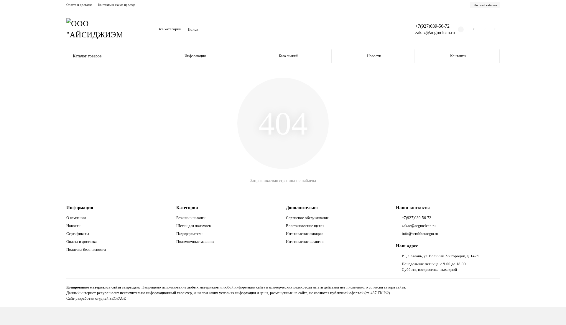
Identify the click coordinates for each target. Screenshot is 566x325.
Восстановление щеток (305, 225)
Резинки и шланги (190, 217)
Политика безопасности (86, 249)
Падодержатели (189, 233)
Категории (187, 207)
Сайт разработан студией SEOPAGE (96, 298)
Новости (374, 56)
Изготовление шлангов (304, 241)
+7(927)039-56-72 (432, 26)
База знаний (288, 56)
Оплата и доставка (79, 4)
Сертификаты (77, 233)
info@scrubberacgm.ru (420, 233)
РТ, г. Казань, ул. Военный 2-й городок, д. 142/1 (441, 256)
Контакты (458, 56)
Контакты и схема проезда (116, 4)
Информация (195, 56)
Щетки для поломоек (193, 225)
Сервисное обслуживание (307, 217)
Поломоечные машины (195, 241)
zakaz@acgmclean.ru (435, 32)
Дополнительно (302, 207)
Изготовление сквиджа (304, 233)
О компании (76, 217)
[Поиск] (394, 29)
